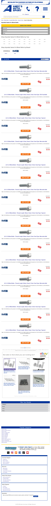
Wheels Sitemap (4, 442)
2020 (9, 43)
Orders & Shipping (6, 462)
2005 (24, 39)
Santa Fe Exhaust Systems (6, 430)
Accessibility (5, 472)
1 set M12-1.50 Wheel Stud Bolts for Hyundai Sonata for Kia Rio (38, 371)
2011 (9, 41)
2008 (39, 39)
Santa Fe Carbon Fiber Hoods (6, 441)
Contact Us (5, 459)
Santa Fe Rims (4, 431)
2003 (14, 39)
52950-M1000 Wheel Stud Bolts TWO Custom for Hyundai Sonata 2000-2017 (9, 371)
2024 (29, 43)
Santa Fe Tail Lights (5, 434)
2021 (14, 43)
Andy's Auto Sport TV (6, 477)
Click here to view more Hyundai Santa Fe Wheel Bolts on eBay (25, 396)
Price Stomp (5, 487)
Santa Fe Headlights (5, 433)
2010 (4, 41)
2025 (34, 43)
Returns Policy (5, 460)
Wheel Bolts (6, 20)
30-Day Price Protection (7, 471)
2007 (34, 39)
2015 (29, 41)
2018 (44, 41)
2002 (9, 39)
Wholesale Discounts (6, 490)
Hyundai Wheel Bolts (13, 20)
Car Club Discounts (6, 488)
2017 (39, 41)
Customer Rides (6, 478)
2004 (19, 39)
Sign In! (27, 14)
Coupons (4, 486)
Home (2, 20)
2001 (4, 39)
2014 (24, 41)
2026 (39, 43)
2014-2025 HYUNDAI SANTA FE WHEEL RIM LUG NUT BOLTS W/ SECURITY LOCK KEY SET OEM (38, 385)
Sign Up (35, 496)
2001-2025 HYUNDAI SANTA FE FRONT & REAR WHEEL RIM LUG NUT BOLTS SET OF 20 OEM (24, 367)
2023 (24, 43)
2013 (19, 41)
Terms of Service (6, 463)
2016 (34, 41)
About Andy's (5, 468)
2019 (4, 43)
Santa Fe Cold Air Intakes (6, 432)
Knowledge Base (6, 481)
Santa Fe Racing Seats (5, 440)
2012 (14, 41)
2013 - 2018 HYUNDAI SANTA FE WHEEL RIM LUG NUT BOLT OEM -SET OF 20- (24, 392)
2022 (19, 43)
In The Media (5, 469)
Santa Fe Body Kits (5, 435)
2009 (44, 39)
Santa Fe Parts (20, 20)
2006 (29, 39)
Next (29, 347)
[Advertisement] (25, 419)
